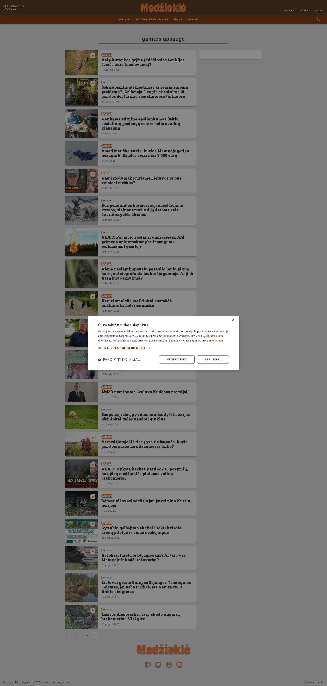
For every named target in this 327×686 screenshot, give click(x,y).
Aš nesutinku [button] (177, 360)
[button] (163, 348)
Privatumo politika (212, 340)
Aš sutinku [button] (213, 360)
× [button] (233, 320)
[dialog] (163, 343)
